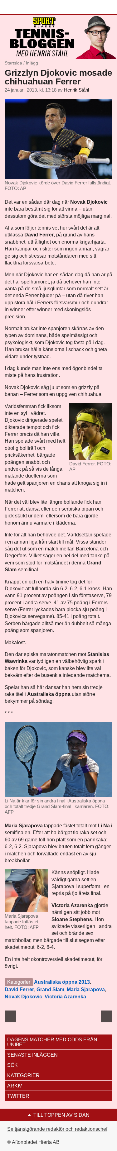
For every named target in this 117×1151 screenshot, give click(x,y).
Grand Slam (50, 989)
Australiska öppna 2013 (62, 982)
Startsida (13, 62)
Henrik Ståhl (76, 90)
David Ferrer (19, 989)
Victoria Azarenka (65, 996)
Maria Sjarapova (86, 989)
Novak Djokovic (23, 996)
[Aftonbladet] (28, 7)
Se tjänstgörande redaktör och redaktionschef (57, 1129)
